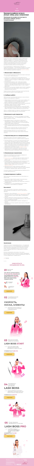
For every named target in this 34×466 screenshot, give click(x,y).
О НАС (17, 8)
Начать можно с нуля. (9, 157)
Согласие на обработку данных (10, 462)
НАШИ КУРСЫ (17, 10)
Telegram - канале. (22, 146)
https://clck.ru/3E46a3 (25, 69)
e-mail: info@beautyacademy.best (19, 460)
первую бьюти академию (22, 193)
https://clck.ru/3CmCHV (9, 165)
